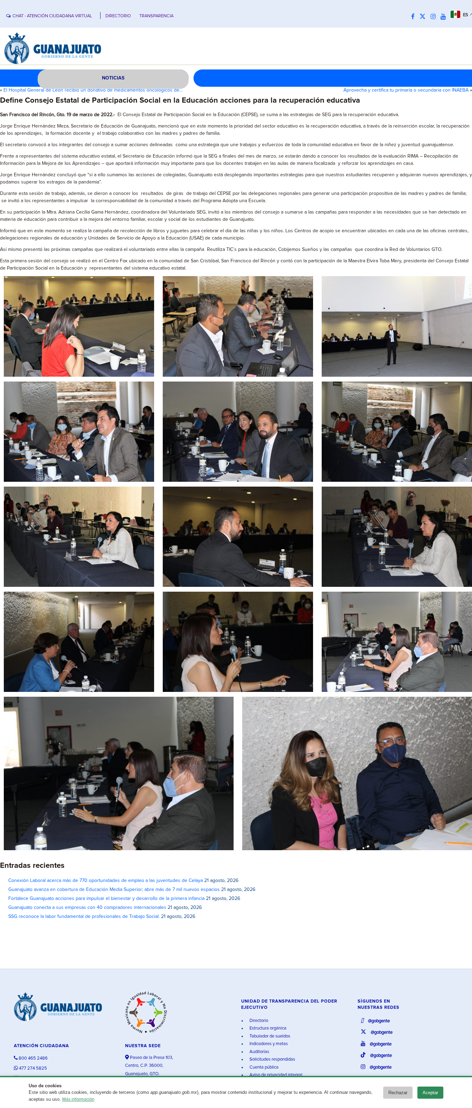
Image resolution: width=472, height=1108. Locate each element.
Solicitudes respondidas (271, 1059)
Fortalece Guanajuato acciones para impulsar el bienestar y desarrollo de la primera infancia (106, 898)
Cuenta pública (263, 1067)
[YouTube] (445, 17)
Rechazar (397, 1092)
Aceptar (430, 1092)
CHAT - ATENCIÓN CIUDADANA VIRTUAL (52, 16)
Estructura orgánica (267, 1028)
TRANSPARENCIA (156, 16)
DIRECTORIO (118, 16)
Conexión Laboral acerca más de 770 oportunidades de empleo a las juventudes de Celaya (105, 880)
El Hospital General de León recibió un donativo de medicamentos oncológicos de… (93, 90)
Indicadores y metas (268, 1044)
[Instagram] (435, 17)
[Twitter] (424, 17)
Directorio (258, 1020)
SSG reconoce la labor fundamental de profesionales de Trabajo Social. (84, 916)
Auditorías (258, 1052)
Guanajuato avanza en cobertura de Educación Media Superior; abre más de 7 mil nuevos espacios (114, 889)
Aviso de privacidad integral (275, 1075)
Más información (78, 1099)
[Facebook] (414, 17)
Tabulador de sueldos (269, 1036)
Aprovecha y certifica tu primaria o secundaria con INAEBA (406, 90)
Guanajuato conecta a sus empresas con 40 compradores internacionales (87, 907)
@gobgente (378, 1021)
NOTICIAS (113, 78)
